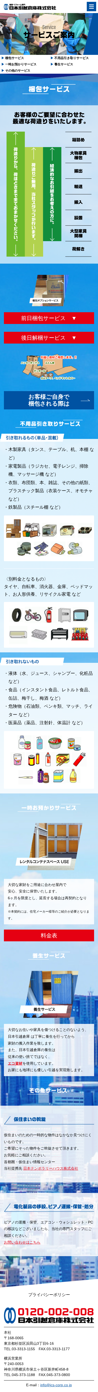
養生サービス (61, 64)
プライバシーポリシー (49, 1294)
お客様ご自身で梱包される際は (49, 400)
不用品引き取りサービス (69, 58)
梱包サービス (12, 58)
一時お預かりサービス (19, 64)
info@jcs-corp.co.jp (56, 1385)
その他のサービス (15, 70)
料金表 (49, 935)
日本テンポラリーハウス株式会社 (50, 1168)
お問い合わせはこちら (22, 1242)
